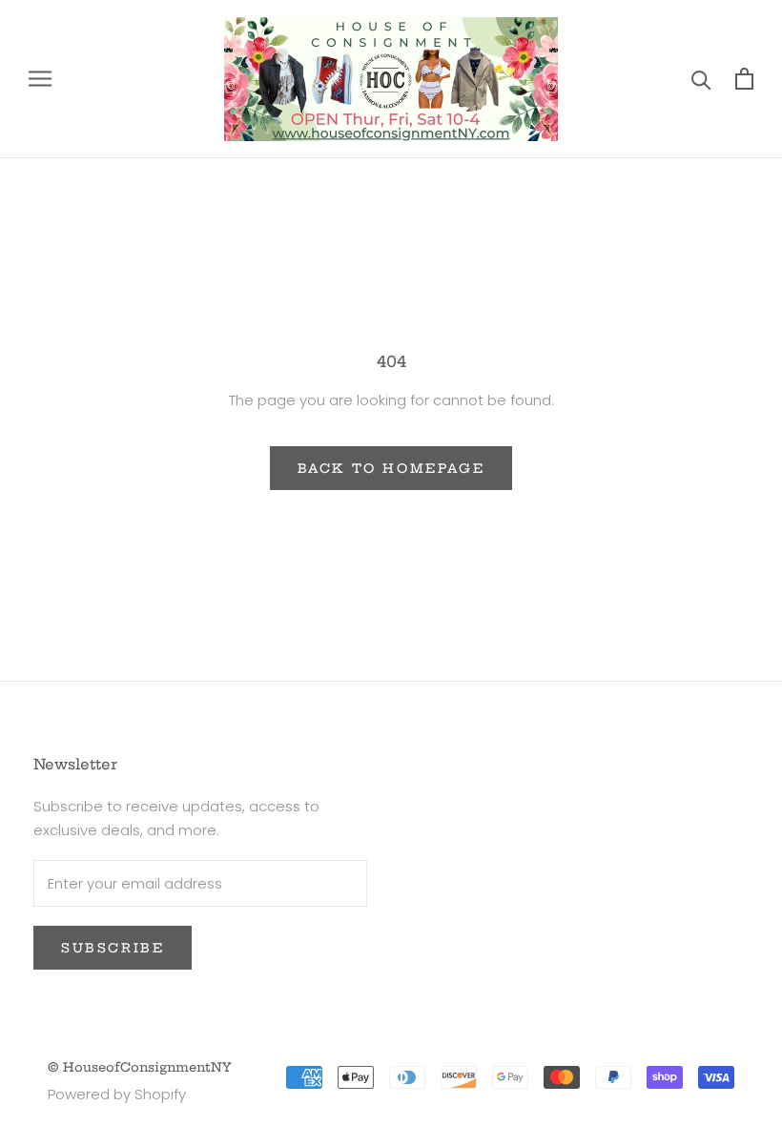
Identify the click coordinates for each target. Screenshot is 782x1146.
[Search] (701, 79)
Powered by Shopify (117, 1094)
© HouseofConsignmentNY (140, 1066)
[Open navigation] (40, 79)
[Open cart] (744, 79)
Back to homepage (391, 468)
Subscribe (112, 947)
